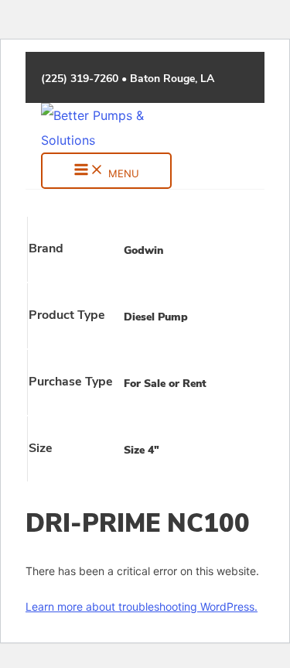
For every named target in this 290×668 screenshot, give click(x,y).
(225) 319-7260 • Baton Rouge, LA (127, 79)
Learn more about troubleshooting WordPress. (142, 606)
